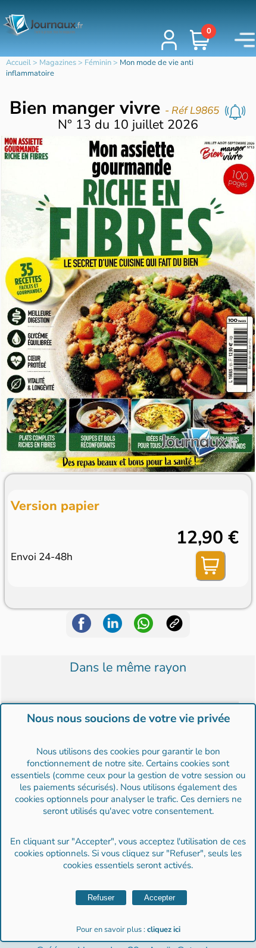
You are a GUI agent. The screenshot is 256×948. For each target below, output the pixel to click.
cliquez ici (163, 929)
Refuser (101, 897)
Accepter (159, 897)
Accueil (18, 62)
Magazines (57, 62)
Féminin (98, 62)
